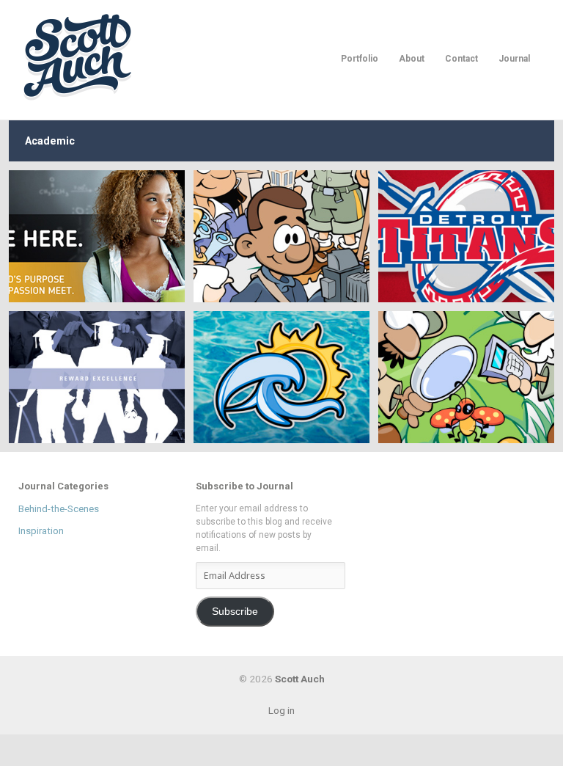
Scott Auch (79, 56)
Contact (461, 59)
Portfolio (359, 59)
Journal (514, 59)
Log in (281, 710)
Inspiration (41, 530)
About (411, 59)
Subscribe (235, 611)
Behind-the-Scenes (58, 508)
